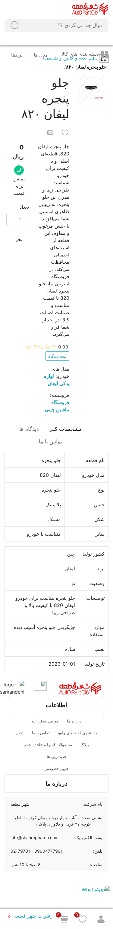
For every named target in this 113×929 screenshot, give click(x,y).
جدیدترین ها (57, 756)
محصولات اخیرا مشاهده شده (48, 744)
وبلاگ (84, 744)
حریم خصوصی (57, 768)
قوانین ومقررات (45, 721)
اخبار (20, 732)
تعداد (24, 207)
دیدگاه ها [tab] (29, 429)
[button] (14, 25)
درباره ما (74, 721)
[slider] (47, 346)
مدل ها (40, 55)
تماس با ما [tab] (50, 441)
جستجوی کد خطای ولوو (77, 732)
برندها (17, 55)
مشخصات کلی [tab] (65, 429)
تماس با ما (41, 732)
